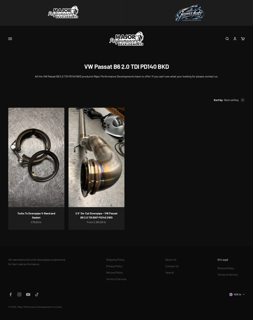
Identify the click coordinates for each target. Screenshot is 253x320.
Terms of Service (116, 279)
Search (169, 272)
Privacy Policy (114, 266)
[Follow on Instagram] (19, 294)
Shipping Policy (115, 259)
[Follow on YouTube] (28, 294)
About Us (170, 259)
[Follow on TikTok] (37, 294)
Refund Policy (114, 272)
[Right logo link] (189, 13)
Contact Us (172, 266)
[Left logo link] (63, 13)
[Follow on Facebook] (10, 294)
